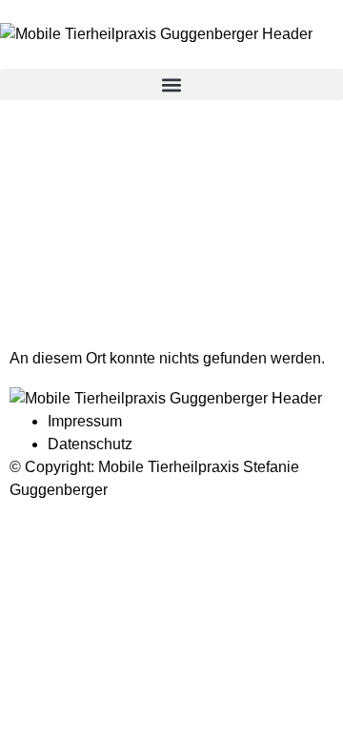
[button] (171, 84)
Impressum (85, 421)
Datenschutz (90, 444)
